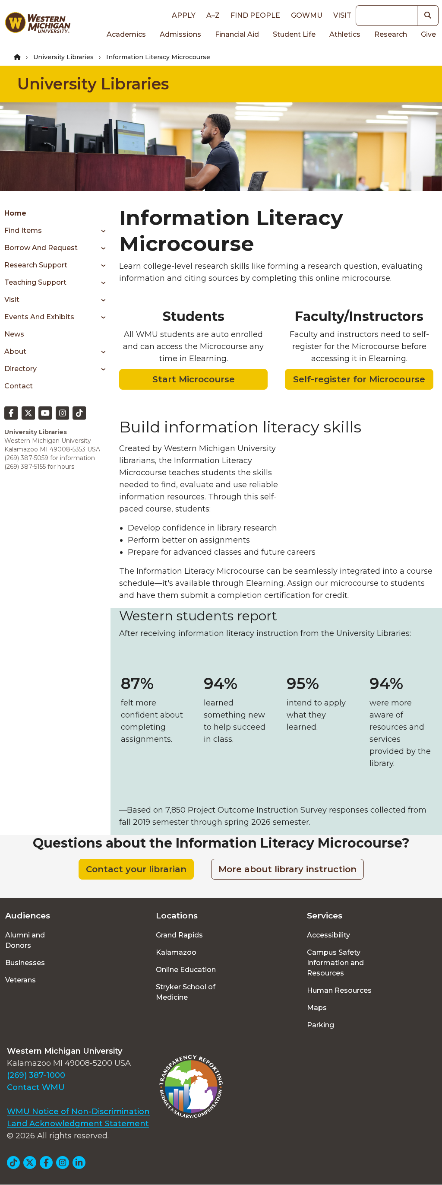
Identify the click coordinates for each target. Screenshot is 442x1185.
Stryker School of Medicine (185, 992)
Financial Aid (237, 34)
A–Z (213, 15)
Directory (20, 369)
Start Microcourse (193, 379)
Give (428, 34)
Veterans (20, 980)
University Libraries (63, 57)
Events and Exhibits (39, 317)
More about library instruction (287, 869)
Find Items (23, 230)
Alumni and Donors (25, 940)
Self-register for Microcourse (359, 379)
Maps (317, 1008)
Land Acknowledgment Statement (78, 1123)
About (15, 351)
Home (15, 213)
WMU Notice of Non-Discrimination (78, 1111)
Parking (320, 1025)
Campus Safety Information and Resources (335, 962)
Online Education (186, 970)
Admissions (180, 34)
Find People (255, 15)
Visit (342, 15)
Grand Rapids (179, 935)
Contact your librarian (136, 869)
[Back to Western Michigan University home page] (37, 24)
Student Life (294, 34)
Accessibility (328, 935)
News (14, 334)
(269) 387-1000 (36, 1075)
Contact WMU (36, 1087)
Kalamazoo (176, 952)
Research (390, 34)
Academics (126, 34)
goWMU (306, 15)
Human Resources (339, 990)
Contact (18, 386)
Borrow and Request (41, 248)
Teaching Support (35, 282)
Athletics (344, 34)
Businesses (25, 963)
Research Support (35, 265)
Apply (184, 15)
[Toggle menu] (100, 230)
